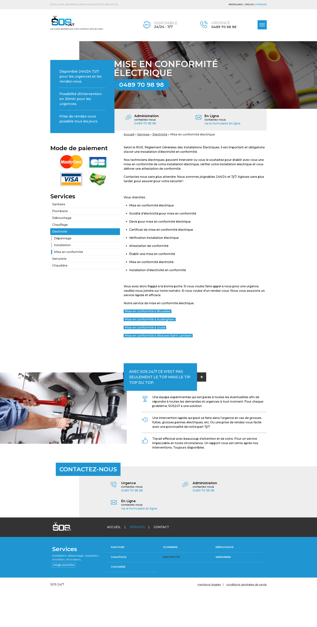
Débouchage (61, 218)
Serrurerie (59, 258)
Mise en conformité (68, 252)
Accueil (129, 134)
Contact (161, 527)
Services (143, 134)
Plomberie (60, 211)
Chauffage (60, 224)
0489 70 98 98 (223, 27)
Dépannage (62, 238)
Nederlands (236, 4)
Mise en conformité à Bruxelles (147, 311)
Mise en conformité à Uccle (145, 327)
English (249, 4)
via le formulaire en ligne (222, 123)
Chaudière (59, 265)
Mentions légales (209, 584)
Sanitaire (58, 204)
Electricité (159, 134)
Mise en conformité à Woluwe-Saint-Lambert (158, 335)
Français (261, 4)
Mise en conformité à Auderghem (150, 319)
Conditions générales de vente (246, 584)
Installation (62, 245)
